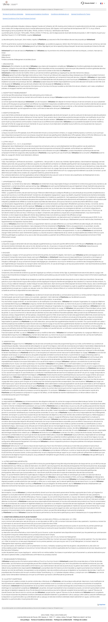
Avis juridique (25, 620)
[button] (88, 3)
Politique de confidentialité (63, 620)
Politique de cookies (80, 620)
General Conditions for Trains (80, 14)
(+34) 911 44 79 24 (85, 617)
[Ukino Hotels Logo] (10, 3)
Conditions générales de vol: (60, 14)
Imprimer (102, 604)
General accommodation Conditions (37, 14)
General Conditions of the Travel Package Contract (19, 18)
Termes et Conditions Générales (13, 14)
